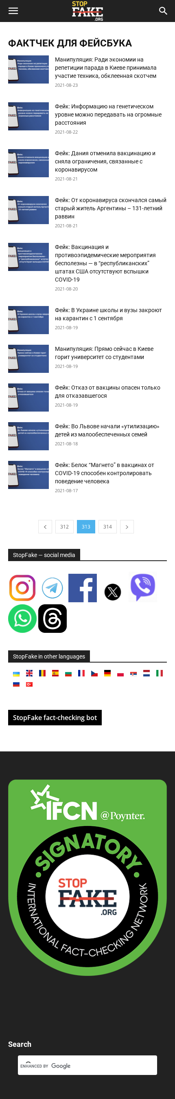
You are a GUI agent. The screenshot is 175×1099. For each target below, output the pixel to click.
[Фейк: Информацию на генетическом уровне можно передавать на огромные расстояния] (28, 116)
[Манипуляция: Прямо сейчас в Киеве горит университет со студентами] (28, 359)
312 (64, 526)
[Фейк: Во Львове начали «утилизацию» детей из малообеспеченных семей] (28, 436)
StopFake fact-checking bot (55, 717)
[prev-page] (45, 526)
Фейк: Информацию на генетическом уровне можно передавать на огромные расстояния (108, 114)
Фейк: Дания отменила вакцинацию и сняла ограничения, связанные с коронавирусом (105, 161)
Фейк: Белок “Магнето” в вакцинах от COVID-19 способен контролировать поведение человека (104, 473)
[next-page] (127, 526)
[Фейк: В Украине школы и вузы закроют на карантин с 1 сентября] (28, 320)
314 (107, 526)
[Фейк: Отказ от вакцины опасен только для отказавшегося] (28, 397)
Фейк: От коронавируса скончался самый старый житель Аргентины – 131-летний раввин (110, 208)
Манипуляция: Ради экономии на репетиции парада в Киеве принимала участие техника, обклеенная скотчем (106, 67)
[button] (13, 11)
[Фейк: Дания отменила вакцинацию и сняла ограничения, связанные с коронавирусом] (28, 163)
